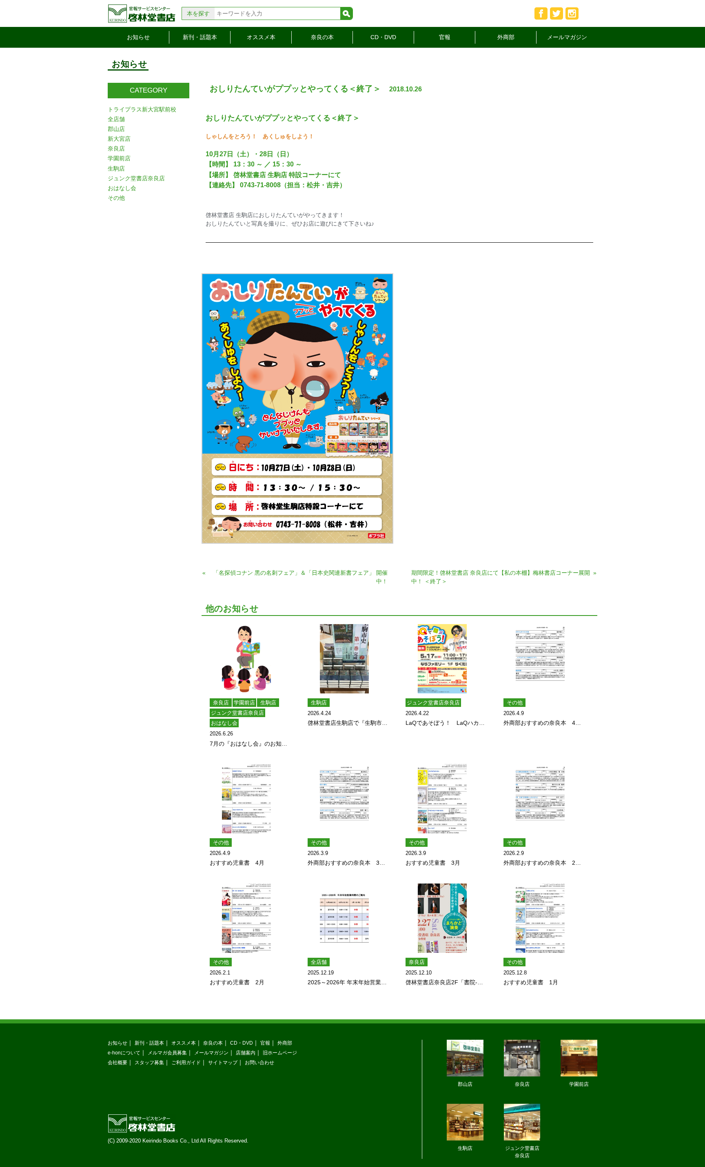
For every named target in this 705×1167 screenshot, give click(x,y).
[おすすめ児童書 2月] (246, 918)
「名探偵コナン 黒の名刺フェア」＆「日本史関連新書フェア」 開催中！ (300, 577)
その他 (515, 703)
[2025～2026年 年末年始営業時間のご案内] (344, 918)
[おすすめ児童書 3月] (442, 798)
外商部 (505, 37)
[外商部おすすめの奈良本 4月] (540, 658)
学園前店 (244, 703)
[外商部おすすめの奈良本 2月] (540, 798)
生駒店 (268, 703)
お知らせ (138, 37)
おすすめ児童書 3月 (433, 862)
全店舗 (319, 962)
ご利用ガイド (186, 1062)
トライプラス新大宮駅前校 (142, 109)
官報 (444, 37)
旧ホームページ (280, 1052)
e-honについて (124, 1052)
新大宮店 (119, 138)
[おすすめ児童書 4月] (246, 798)
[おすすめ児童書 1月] (540, 918)
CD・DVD (383, 37)
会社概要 (117, 1062)
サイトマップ (222, 1062)
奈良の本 (322, 37)
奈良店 (221, 703)
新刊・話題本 (200, 37)
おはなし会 (224, 723)
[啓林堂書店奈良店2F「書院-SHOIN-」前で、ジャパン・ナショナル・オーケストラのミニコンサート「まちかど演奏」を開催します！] (442, 918)
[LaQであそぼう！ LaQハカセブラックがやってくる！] (442, 658)
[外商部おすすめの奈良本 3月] (344, 798)
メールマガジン (567, 37)
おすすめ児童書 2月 (237, 982)
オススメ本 (261, 37)
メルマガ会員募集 (167, 1052)
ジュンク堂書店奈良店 (237, 713)
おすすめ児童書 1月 (530, 982)
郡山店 (116, 129)
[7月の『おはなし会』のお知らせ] (246, 658)
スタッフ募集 (149, 1062)
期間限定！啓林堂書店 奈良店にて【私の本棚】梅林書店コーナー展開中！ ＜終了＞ (500, 577)
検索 (346, 13)
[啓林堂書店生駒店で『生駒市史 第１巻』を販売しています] (344, 658)
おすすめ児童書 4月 (237, 862)
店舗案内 (245, 1052)
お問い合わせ (259, 1062)
